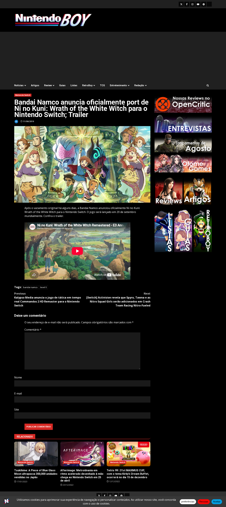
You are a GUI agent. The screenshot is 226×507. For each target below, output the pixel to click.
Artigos (35, 85)
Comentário (32, 329)
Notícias (18, 85)
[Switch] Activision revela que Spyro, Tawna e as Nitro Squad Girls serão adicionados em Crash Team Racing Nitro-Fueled (118, 299)
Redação (139, 85)
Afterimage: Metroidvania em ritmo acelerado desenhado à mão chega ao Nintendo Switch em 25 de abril (82, 454)
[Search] (208, 85)
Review (48, 85)
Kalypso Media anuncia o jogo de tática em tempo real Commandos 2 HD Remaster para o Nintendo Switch (47, 299)
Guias (62, 85)
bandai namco (30, 287)
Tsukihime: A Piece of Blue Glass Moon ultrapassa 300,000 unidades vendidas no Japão (36, 454)
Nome (18, 377)
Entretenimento (118, 85)
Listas (73, 85)
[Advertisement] (113, 56)
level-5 (43, 287)
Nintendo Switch (22, 95)
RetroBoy (87, 85)
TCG (102, 85)
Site (16, 409)
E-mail (18, 393)
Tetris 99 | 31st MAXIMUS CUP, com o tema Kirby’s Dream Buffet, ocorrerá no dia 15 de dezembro (128, 454)
